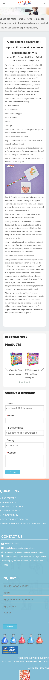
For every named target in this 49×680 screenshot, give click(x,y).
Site (37, 60)
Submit (13, 472)
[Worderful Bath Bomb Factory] (16, 359)
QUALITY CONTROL (11, 511)
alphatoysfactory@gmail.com (22, 548)
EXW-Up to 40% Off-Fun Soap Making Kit (32, 374)
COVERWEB (43, 658)
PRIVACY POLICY (10, 515)
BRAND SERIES (9, 502)
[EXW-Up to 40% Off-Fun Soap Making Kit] (32, 359)
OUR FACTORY (9, 498)
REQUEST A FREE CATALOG (15, 519)
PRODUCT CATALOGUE (12, 506)
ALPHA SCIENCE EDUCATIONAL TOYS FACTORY (24, 523)
